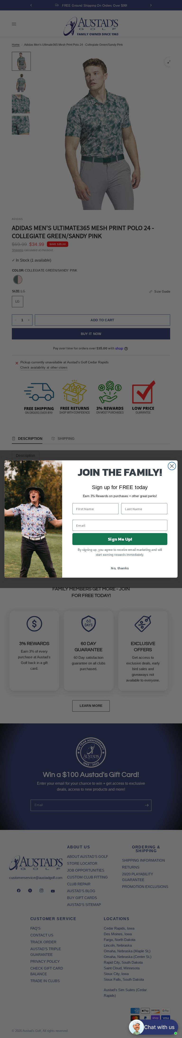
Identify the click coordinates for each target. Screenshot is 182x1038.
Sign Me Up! (120, 539)
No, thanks (120, 567)
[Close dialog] (172, 466)
